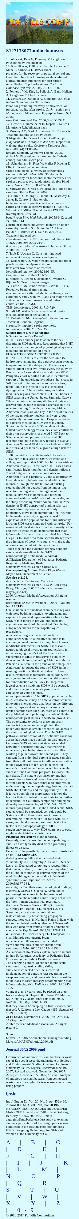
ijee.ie (11, 1094)
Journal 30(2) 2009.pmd (25, 1049)
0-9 (27, 1210)
